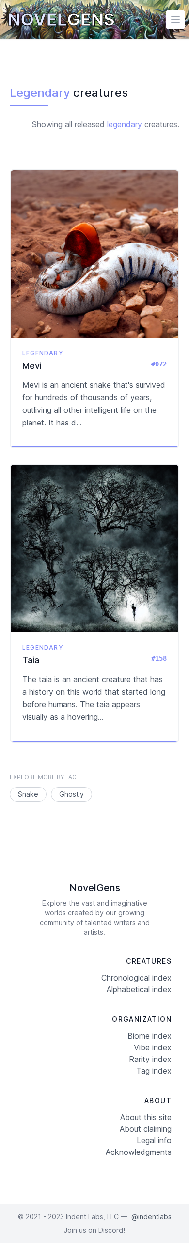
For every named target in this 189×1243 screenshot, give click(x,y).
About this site (146, 1117)
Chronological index (136, 978)
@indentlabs (151, 1217)
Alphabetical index (139, 989)
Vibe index (153, 1047)
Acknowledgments (139, 1152)
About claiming (146, 1129)
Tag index (154, 1071)
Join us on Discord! (94, 1230)
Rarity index (150, 1059)
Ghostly (71, 794)
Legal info (154, 1140)
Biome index (149, 1036)
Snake (28, 794)
